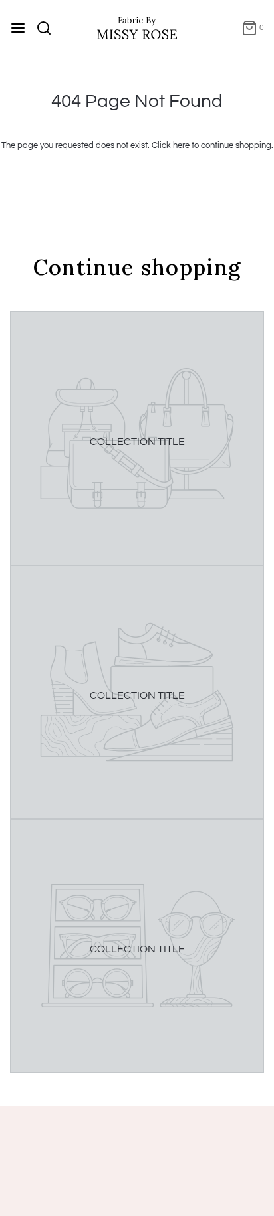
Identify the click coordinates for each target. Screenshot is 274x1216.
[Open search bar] (49, 28)
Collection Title (137, 441)
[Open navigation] (18, 28)
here (181, 145)
